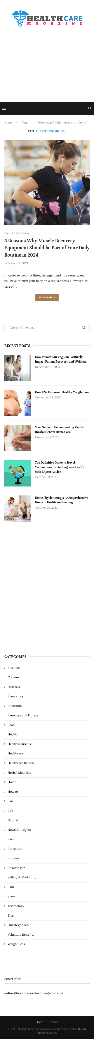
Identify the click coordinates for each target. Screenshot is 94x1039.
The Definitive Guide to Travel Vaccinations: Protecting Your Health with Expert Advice (59, 467)
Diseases (14, 687)
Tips (11, 915)
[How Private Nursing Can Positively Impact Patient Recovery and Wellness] (17, 368)
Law (10, 801)
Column (13, 677)
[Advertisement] (47, 60)
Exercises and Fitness (23, 715)
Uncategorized (18, 925)
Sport (11, 896)
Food (11, 725)
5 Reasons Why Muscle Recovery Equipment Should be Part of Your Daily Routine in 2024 (47, 248)
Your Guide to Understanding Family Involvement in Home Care (59, 430)
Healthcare (15, 753)
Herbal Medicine (19, 773)
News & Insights (19, 830)
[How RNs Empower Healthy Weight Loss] (17, 403)
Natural (13, 820)
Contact (53, 1022)
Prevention (15, 849)
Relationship (16, 868)
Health (12, 734)
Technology (16, 906)
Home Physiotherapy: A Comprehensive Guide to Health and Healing (61, 500)
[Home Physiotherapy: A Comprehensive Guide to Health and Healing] (17, 508)
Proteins (13, 858)
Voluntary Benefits (21, 934)
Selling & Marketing (22, 877)
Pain (11, 839)
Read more (46, 297)
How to (13, 792)
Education (15, 706)
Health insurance (20, 744)
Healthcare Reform (21, 763)
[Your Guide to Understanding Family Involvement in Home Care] (17, 438)
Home (8, 122)
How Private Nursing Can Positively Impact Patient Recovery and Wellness (61, 359)
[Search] (89, 108)
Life (10, 811)
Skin (11, 887)
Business (14, 668)
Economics (15, 696)
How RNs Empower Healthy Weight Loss (62, 392)
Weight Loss (16, 944)
